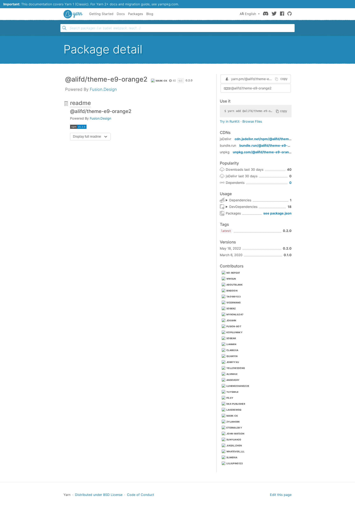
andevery (232, 380)
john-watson (235, 433)
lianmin (231, 344)
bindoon (231, 290)
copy (283, 79)
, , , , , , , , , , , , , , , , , (241, 207)
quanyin (231, 356)
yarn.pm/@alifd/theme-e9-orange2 (258, 79)
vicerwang (233, 302)
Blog (149, 14)
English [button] (250, 14)
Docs (121, 14)
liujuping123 (234, 463)
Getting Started (101, 14)
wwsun (231, 278)
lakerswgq (234, 409)
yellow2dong (235, 368)
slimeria (231, 457)
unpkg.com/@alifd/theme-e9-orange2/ (264, 152)
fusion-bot (233, 326)
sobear (231, 338)
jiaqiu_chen (234, 445)
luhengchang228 (237, 386)
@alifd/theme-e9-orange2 (251, 88)
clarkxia (232, 350)
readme (80, 102)
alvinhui (231, 374)
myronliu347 (234, 314)
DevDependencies (243, 207)
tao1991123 (233, 296)
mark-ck (161, 80)
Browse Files (252, 121)
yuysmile (232, 392)
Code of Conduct (140, 495)
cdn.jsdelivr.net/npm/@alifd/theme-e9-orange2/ (274, 139)
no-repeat (233, 272)
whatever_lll (235, 451)
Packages (135, 14)
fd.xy (229, 397)
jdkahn (231, 320)
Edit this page (281, 495)
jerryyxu (232, 362)
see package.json (277, 213)
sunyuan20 (233, 439)
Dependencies (240, 200)
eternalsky (234, 427)
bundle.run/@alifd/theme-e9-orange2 (270, 145)
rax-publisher (235, 403)
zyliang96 (233, 421)
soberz (231, 308)
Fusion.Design (103, 89)
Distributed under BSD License (98, 495)
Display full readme (87, 136)
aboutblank (234, 284)
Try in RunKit (230, 121)
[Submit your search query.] (64, 28)
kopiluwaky (234, 332)
